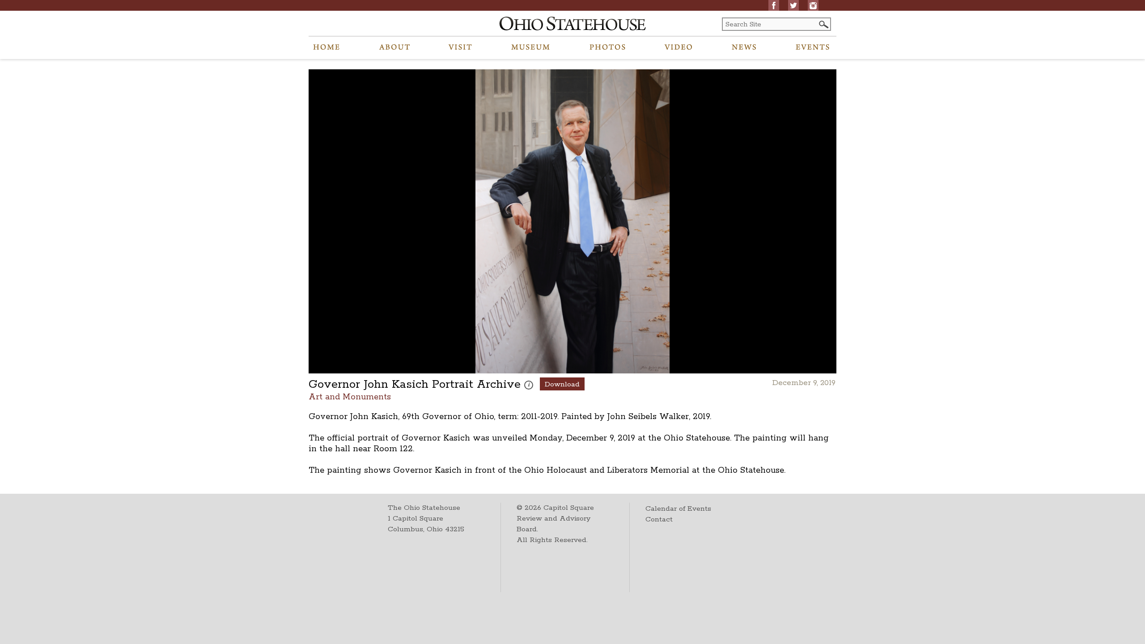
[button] (823, 24)
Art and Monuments (350, 396)
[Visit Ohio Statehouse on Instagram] (813, 5)
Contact (659, 519)
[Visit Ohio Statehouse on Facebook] (773, 5)
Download (562, 384)
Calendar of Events (678, 508)
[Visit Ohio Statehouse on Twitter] (793, 5)
